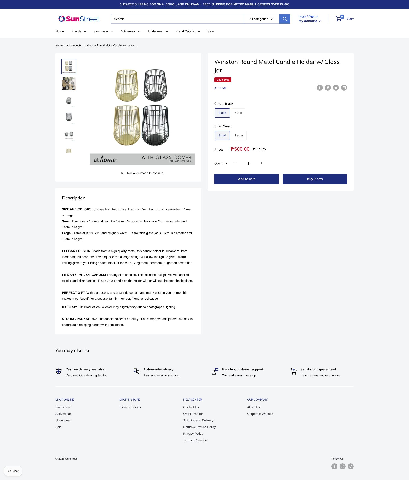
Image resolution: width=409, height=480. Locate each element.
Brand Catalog (185, 31)
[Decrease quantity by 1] (235, 163)
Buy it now (315, 179)
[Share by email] (344, 88)
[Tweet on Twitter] (336, 88)
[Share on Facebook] (320, 88)
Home (59, 31)
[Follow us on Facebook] (334, 466)
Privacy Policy (193, 433)
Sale (210, 31)
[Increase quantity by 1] (261, 163)
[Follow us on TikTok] (351, 466)
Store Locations (130, 407)
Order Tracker (193, 414)
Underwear (155, 31)
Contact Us (191, 407)
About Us (253, 407)
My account (308, 21)
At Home (220, 88)
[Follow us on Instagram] (343, 466)
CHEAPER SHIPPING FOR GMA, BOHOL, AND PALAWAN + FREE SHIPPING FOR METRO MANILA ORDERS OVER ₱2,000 (204, 4)
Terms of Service (195, 440)
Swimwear (101, 31)
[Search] (284, 19)
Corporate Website (260, 414)
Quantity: (221, 163)
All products (74, 45)
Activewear (128, 31)
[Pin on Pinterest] (328, 88)
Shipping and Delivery (198, 420)
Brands (76, 31)
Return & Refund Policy (199, 427)
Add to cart (246, 179)
